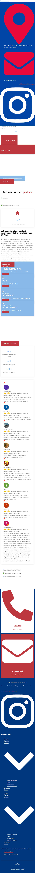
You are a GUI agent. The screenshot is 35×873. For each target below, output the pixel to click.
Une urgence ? (10, 138)
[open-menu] (16, 132)
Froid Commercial (12, 780)
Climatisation (10, 784)
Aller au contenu (4, 1)
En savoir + (5, 274)
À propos (6, 741)
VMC (8, 782)
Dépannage (7, 788)
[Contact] (17, 620)
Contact (17, 625)
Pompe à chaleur (12, 786)
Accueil (6, 739)
